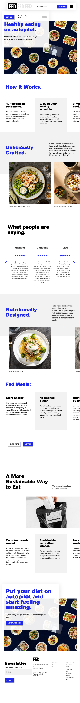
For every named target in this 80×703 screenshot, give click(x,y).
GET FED (9, 17)
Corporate (69, 673)
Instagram (54, 665)
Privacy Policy (70, 677)
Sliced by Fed (70, 663)
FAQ (67, 679)
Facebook (54, 663)
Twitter (53, 667)
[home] (19, 6)
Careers (68, 675)
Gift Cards (69, 667)
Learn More (14, 444)
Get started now (14, 623)
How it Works (70, 665)
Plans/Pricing (41, 6)
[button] (71, 6)
